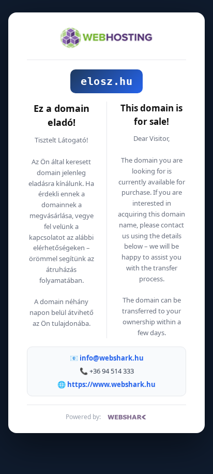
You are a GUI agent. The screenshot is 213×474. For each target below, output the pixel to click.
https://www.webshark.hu (111, 384)
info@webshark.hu (112, 358)
